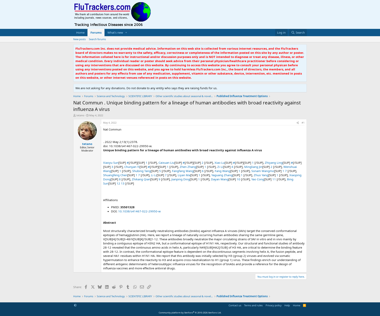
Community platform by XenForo (190, 312)
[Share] (297, 123)
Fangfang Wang (183, 171)
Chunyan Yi (132, 167)
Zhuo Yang (261, 175)
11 (274, 179)
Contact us (235, 305)
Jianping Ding (180, 179)
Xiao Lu (220, 163)
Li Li (154, 175)
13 (123, 183)
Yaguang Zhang (222, 175)
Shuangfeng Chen (115, 175)
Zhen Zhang (188, 167)
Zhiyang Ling (274, 163)
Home (80, 32)
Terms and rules (253, 305)
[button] (126, 32)
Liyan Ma (184, 175)
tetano (80, 115)
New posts (79, 39)
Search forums (97, 39)
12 (119, 183)
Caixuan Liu (166, 163)
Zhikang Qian (141, 179)
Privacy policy (274, 305)
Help (287, 305)
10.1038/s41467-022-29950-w (139, 211)
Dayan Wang (219, 179)
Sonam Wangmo (262, 171)
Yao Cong (257, 179)
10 (239, 179)
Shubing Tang (141, 171)
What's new (115, 32)
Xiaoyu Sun (110, 163)
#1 (303, 122)
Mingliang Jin (253, 167)
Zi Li (220, 167)
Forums (96, 32)
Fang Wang (222, 171)
